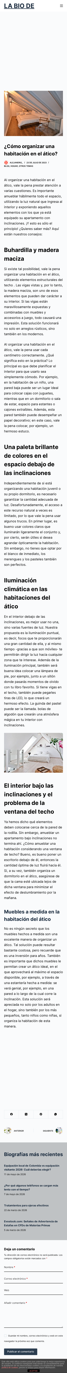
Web (6, 1290)
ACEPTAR (33, 1371)
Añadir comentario (15, 1302)
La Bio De (19, 6)
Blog (6, 166)
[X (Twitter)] (26, 1114)
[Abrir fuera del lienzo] (61, 5)
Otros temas (26, 166)
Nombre (9, 1267)
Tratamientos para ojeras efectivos (26, 1205)
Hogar (14, 166)
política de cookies (10, 1367)
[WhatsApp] (55, 1114)
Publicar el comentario (20, 1351)
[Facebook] (11, 1114)
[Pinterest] (41, 1114)
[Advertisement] (33, 47)
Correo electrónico (16, 1278)
